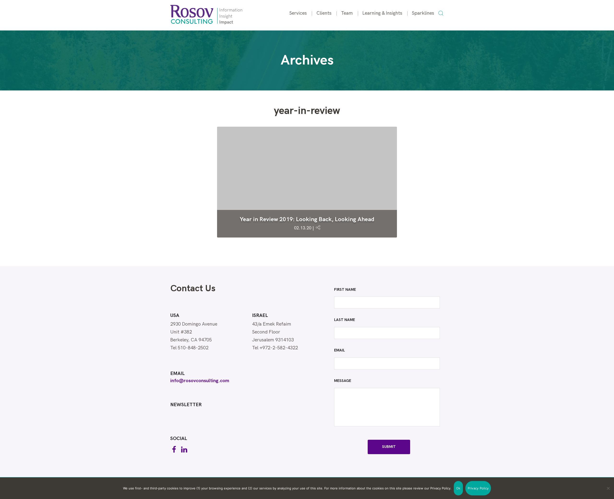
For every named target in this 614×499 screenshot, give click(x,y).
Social (178, 438)
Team (347, 13)
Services (298, 13)
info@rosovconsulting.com (199, 381)
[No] (608, 488)
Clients (323, 13)
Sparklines (423, 13)
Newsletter (186, 404)
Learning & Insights (382, 13)
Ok (458, 488)
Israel (260, 315)
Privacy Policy (478, 488)
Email (177, 373)
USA (174, 315)
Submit (389, 447)
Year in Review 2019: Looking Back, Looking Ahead (307, 219)
